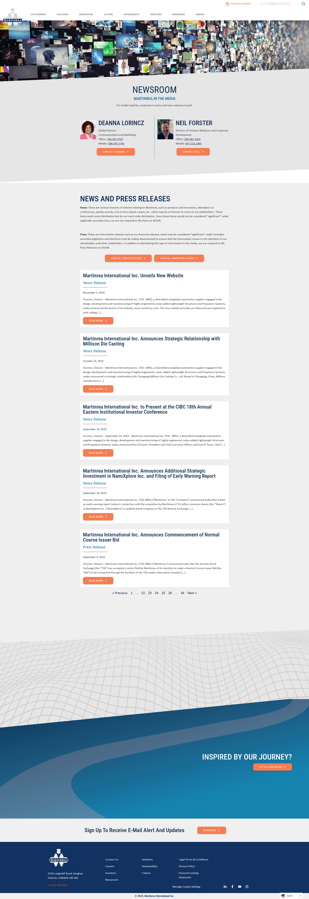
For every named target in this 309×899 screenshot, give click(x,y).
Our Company (38, 14)
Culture (108, 14)
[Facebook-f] (232, 886)
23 (150, 592)
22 (143, 592)
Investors (155, 14)
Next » (192, 592)
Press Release (94, 546)
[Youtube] (239, 886)
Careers (200, 14)
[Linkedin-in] (225, 886)
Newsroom (178, 14)
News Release (94, 282)
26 (170, 592)
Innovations (86, 14)
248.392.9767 (115, 139)
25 (163, 592)
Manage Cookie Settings (186, 887)
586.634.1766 (116, 143)
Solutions (62, 14)
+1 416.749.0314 (57, 885)
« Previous (119, 592)
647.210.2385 (193, 143)
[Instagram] (247, 886)
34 (182, 592)
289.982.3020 (192, 139)
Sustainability (131, 14)
